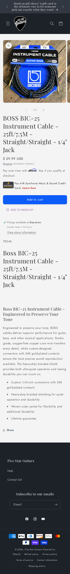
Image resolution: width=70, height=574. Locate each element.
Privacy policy (50, 554)
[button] (8, 23)
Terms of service (24, 560)
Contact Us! (14, 480)
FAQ (10, 471)
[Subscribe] (56, 504)
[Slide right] (43, 110)
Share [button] (10, 430)
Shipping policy (37, 566)
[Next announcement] (63, 7)
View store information (21, 232)
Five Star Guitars (33, 549)
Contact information (47, 560)
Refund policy (31, 554)
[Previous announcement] (7, 7)
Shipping (7, 163)
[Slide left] (26, 110)
